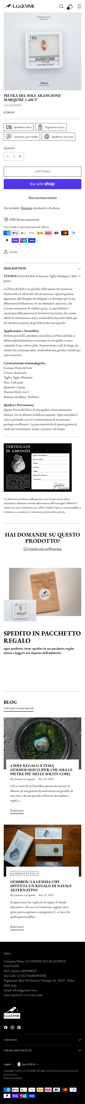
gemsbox (17, 873)
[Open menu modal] (79, 6)
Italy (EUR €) (29, 1064)
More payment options (42, 197)
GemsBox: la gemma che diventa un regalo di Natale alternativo (41, 885)
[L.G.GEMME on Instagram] (12, 1028)
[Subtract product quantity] (7, 156)
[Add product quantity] (20, 156)
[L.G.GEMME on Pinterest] (19, 1028)
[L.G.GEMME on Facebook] (6, 1028)
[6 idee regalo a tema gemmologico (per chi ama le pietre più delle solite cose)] (42, 743)
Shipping (26, 208)
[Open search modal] (61, 6)
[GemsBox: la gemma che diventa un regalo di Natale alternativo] (42, 851)
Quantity (9, 148)
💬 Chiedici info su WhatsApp (43, 549)
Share (13, 252)
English (7, 1064)
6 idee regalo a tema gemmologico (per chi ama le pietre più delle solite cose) (41, 769)
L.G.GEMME (12, 105)
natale (32, 873)
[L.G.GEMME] (19, 6)
